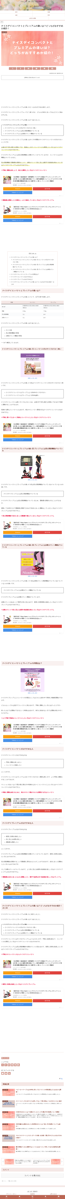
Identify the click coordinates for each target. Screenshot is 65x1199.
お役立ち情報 (6, 1058)
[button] (52, 68)
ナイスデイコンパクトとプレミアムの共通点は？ (25, 274)
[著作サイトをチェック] (2, 1073)
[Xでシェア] (12, 68)
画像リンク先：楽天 (32, 378)
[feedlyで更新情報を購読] (6, 1073)
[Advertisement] (32, 92)
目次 (30, 253)
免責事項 (32, 1194)
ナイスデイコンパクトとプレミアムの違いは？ (24, 257)
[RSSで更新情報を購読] (9, 1073)
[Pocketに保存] (36, 68)
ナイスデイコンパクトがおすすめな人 (22, 276)
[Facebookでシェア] (20, 68)
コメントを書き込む (32, 1175)
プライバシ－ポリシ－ (11, 1194)
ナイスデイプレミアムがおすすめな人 (22, 279)
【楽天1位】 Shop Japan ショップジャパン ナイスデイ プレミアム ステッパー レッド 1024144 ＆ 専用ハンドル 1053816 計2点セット (37, 208)
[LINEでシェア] (44, 68)
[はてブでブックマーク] (28, 68)
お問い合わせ (53, 1194)
